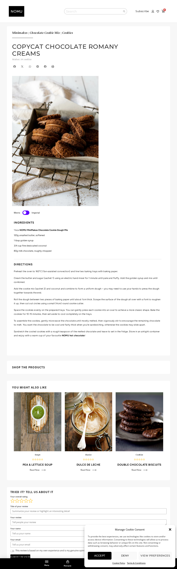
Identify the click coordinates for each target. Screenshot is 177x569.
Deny (125, 555)
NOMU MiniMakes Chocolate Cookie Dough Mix (44, 230)
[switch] (25, 213)
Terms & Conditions (136, 563)
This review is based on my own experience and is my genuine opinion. (51, 550)
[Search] (124, 11)
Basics (88, 454)
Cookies (139, 454)
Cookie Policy (118, 563)
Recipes (67, 566)
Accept (99, 555)
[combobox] (92, 11)
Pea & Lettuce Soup (38, 464)
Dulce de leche (88, 464)
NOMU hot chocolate (73, 335)
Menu (46, 565)
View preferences (155, 555)
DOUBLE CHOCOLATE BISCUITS (139, 464)
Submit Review (20, 556)
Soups (38, 454)
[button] (170, 529)
